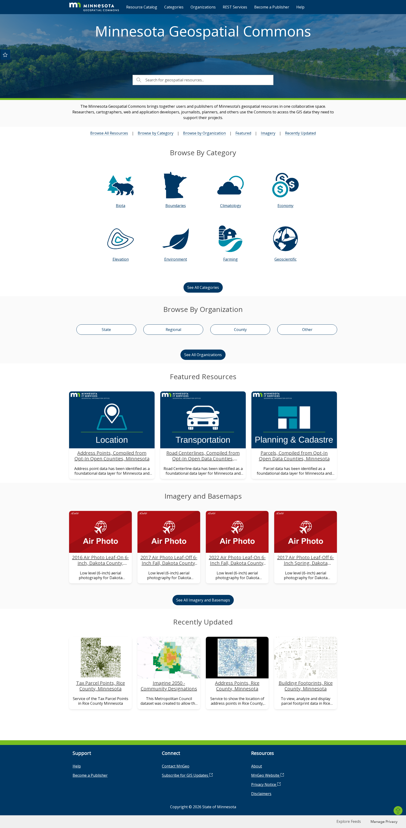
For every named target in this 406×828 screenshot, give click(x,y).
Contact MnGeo (175, 766)
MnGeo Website (265, 775)
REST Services (235, 7)
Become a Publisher (271, 7)
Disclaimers (261, 793)
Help (300, 7)
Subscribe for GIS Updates (185, 775)
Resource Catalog (141, 7)
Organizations (203, 7)
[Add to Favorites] (5, 54)
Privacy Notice (264, 784)
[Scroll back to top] (398, 810)
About (256, 766)
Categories (173, 7)
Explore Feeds (348, 821)
